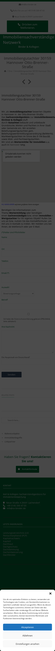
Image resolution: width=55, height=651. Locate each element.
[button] (50, 593)
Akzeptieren (27, 627)
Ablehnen (27, 635)
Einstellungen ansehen (27, 643)
